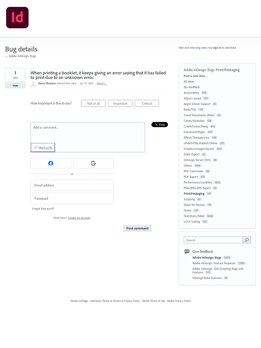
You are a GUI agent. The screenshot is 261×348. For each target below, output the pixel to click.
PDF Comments (193, 171)
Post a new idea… (195, 76)
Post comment (137, 228)
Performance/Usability (198, 182)
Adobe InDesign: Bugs (199, 70)
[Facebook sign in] (51, 163)
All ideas (189, 81)
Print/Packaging (228, 70)
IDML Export (192, 154)
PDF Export (191, 177)
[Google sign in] (93, 163)
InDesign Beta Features (207, 278)
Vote (15, 85)
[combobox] (214, 240)
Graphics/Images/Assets (199, 149)
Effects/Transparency (197, 137)
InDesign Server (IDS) (197, 160)
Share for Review (194, 205)
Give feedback (202, 251)
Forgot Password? (43, 208)
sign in (217, 47)
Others (188, 165)
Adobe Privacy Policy (179, 301)
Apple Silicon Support (197, 104)
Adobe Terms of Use (153, 301)
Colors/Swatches (194, 121)
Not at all (96, 104)
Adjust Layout (192, 98)
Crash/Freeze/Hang (196, 126)
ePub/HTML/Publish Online (200, 143)
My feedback (192, 87)
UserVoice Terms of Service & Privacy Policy (115, 301)
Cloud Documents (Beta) (199, 115)
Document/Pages (194, 132)
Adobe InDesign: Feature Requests (214, 263)
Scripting (189, 199)
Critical (150, 104)
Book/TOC (190, 109)
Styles (187, 210)
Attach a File (45, 147)
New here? (72, 218)
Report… (102, 83)
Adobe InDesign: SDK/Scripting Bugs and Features (217, 270)
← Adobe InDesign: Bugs (20, 56)
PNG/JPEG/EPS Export (197, 188)
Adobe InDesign (79, 301)
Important (122, 104)
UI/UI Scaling (192, 221)
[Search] (247, 239)
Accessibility (191, 93)
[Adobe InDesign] (17, 18)
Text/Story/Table (194, 216)
